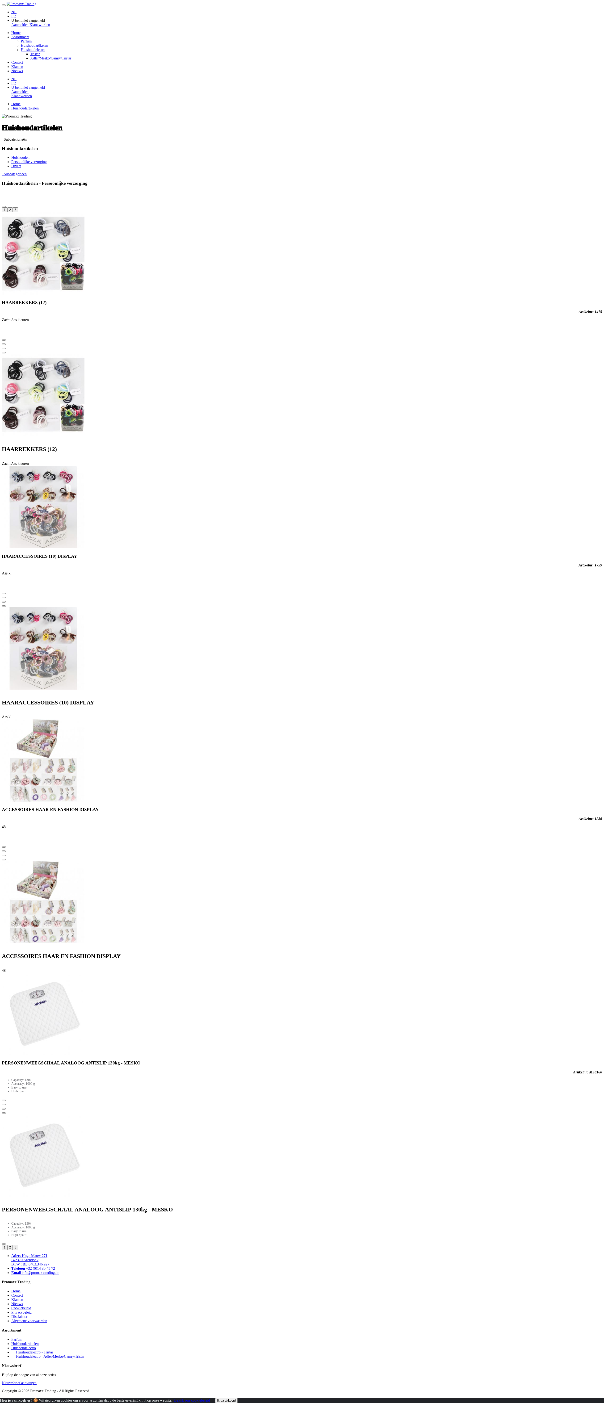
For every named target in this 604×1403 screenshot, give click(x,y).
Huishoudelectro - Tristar (34, 1352)
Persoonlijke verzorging (29, 162)
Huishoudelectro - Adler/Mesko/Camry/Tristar (50, 1356)
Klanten (17, 67)
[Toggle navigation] (4, 5)
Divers (16, 166)
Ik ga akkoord (226, 1400)
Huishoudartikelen (34, 45)
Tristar (35, 54)
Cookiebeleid (21, 1308)
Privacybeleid (21, 1312)
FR (13, 16)
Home (16, 33)
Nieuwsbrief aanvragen (19, 1383)
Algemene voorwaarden (29, 1321)
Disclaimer (19, 1317)
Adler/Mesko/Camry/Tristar (50, 58)
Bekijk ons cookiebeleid (192, 1400)
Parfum (26, 41)
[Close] (4, 352)
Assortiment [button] (20, 37)
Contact (17, 62)
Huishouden (20, 157)
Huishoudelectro (33, 50)
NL (14, 12)
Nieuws (17, 71)
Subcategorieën (14, 139)
